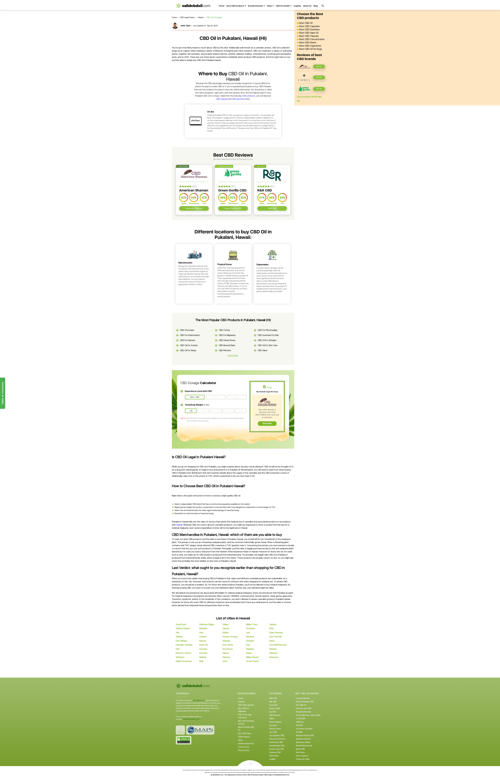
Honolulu (203, 649)
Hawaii (200, 17)
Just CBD (273, 732)
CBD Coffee (224, 330)
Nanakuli (250, 636)
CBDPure (300, 722)
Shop (240, 740)
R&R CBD (272, 208)
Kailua (272, 641)
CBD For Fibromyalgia (267, 330)
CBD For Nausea (187, 340)
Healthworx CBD (276, 742)
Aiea (201, 632)
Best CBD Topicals (309, 36)
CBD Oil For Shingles (267, 340)
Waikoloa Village (206, 624)
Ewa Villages (181, 641)
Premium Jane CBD (304, 708)
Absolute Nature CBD (305, 735)
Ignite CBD (300, 749)
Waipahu (250, 649)
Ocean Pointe (252, 661)
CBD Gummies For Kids (268, 335)
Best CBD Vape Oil (308, 32)
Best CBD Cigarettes (310, 46)
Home (221, 6)
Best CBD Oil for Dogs (310, 49)
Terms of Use (243, 747)
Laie (248, 632)
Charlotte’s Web (303, 759)
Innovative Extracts (277, 739)
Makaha (273, 649)
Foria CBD (273, 705)
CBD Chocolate (187, 330)
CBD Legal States (187, 17)
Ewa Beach (228, 649)
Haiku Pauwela (276, 632)
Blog (316, 6)
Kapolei (202, 641)
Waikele (202, 657)
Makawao (273, 657)
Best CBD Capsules (309, 26)
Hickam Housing (230, 636)
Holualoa (250, 641)
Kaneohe (203, 653)
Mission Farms (275, 729)
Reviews (241, 702)
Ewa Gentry (228, 645)
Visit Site (267, 423)
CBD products (248, 96)
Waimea (226, 657)
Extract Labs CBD (276, 749)
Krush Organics (302, 756)
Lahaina (203, 636)
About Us (307, 6)
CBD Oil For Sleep (188, 350)
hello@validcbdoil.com (191, 719)
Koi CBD (272, 712)
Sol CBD (299, 725)
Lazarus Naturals (303, 698)
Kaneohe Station (183, 653)
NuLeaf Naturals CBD (305, 702)
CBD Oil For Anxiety (189, 345)
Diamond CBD (275, 752)
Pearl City (203, 645)
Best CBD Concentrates (311, 39)
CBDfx (272, 719)
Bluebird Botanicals (304, 746)
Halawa (272, 624)
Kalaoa (226, 653)
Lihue (225, 661)
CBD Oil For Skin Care (267, 345)
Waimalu (226, 641)
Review (319, 66)
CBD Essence (274, 715)
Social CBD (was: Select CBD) (308, 715)
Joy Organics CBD (276, 735)
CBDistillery (274, 756)
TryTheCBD (301, 719)
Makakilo (203, 628)
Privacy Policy (243, 750)
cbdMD (272, 759)
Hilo (177, 632)
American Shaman (194, 208)
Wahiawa (180, 657)
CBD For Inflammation (190, 335)
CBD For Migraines (227, 335)
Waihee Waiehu (183, 628)
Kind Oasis (300, 752)
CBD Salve (262, 350)
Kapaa (249, 653)
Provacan (273, 725)
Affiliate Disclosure (246, 744)
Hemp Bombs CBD (277, 746)
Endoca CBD (274, 708)
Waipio (226, 624)
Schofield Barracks (278, 645)
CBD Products (244, 737)
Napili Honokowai (184, 661)
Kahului (226, 628)
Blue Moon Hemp (303, 742)
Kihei (271, 628)
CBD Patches (225, 350)
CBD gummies (238, 99)
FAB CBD (273, 702)
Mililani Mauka (252, 657)
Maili (201, 661)
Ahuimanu (250, 628)
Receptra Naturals (303, 712)
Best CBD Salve (244, 733)
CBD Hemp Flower (227, 340)
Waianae (273, 653)
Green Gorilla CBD (233, 208)
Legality (297, 6)
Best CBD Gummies (309, 29)
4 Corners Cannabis (304, 729)
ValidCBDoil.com (199, 700)
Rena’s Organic (275, 722)
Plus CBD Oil (301, 705)
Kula (248, 645)
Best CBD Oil (306, 23)
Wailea (226, 632)
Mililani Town (252, 624)
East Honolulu (275, 636)
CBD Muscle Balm (227, 345)
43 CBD (299, 732)
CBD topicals (221, 99)
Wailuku (179, 636)
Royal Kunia (181, 624)
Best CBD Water (307, 42)
